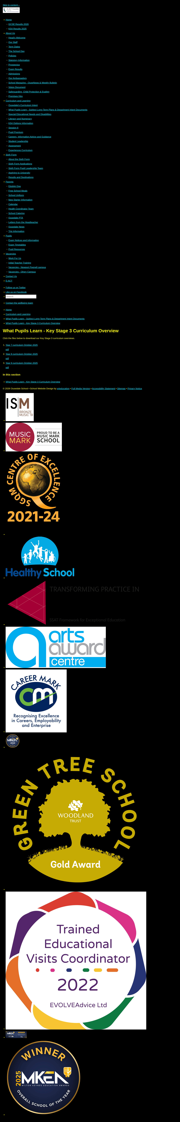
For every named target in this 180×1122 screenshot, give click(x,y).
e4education (63, 388)
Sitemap (121, 388)
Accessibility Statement (103, 388)
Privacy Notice (135, 388)
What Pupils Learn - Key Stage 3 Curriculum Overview (33, 323)
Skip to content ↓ (11, 5)
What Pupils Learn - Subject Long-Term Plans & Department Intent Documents (45, 318)
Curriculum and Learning (18, 314)
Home (9, 309)
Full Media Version (80, 388)
